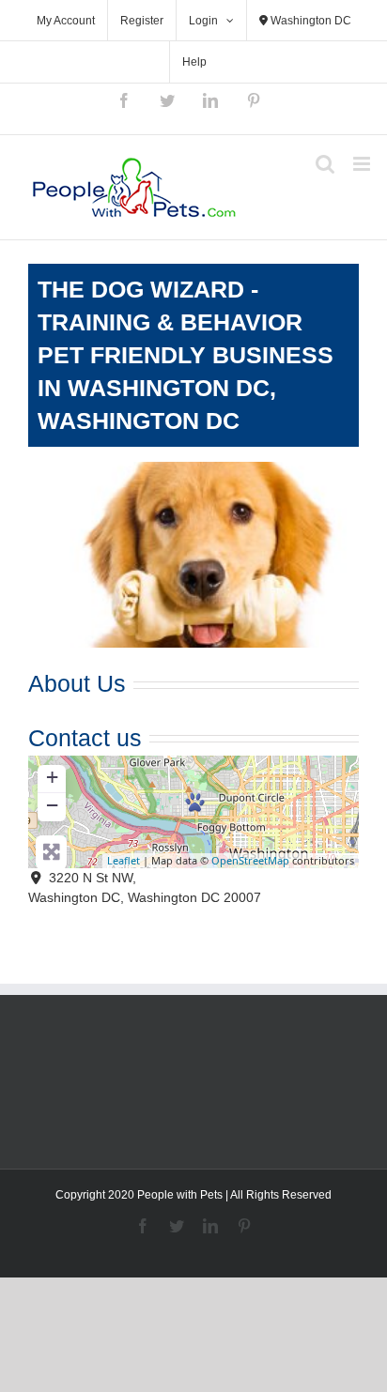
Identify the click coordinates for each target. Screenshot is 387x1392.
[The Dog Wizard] (195, 802)
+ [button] (52, 776)
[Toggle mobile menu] (363, 164)
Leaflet (123, 860)
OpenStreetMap (250, 860)
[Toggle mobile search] (325, 164)
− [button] (52, 805)
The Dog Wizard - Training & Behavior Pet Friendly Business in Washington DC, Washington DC (185, 355)
